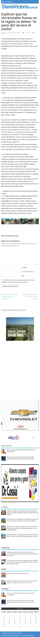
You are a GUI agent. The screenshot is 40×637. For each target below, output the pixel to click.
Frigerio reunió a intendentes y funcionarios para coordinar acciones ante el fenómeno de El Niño (22, 512)
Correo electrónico (28, 271)
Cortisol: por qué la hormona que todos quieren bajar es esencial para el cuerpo (20, 458)
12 (14, 618)
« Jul (19, 627)
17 (4, 621)
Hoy (2, 635)
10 (4, 618)
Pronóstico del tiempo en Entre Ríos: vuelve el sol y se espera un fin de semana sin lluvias (22, 520)
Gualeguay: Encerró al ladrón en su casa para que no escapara (30, 296)
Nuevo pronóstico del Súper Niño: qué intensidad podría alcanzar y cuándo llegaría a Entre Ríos (23, 553)
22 (30, 621)
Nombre (25, 267)
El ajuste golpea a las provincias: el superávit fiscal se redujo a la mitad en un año (22, 581)
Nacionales (17, 635)
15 (30, 618)
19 (14, 621)
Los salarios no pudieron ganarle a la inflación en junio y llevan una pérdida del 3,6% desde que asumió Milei (22, 562)
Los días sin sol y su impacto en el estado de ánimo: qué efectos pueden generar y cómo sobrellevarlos (22, 528)
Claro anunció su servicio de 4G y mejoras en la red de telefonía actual (9, 296)
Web (23, 276)
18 (9, 621)
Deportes (31, 635)
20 (20, 621)
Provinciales (27, 32)
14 (25, 618)
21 (25, 621)
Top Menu (8, 2)
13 (20, 618)
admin (4, 32)
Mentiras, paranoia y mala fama (18, 573)
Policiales (11, 635)
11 (9, 618)
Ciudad (6, 635)
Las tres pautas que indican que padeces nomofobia (21, 450)
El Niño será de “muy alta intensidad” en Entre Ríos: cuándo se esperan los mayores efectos (22, 535)
